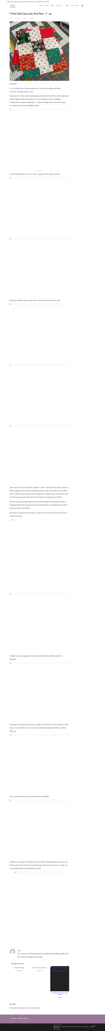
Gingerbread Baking (19, 968)
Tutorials (93, 1025)
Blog (60, 1025)
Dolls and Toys (91, 1026)
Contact (13, 1018)
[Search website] (85, 5)
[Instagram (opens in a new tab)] (92, 5)
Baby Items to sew (57, 1027)
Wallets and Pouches (57, 1026)
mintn (12, 18)
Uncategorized (25, 18)
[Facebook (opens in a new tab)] (89, 5)
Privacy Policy (23, 1018)
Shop (54, 1029)
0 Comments (32, 18)
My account (58, 1029)
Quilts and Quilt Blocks (65, 1026)
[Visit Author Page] (12, 951)
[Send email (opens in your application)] (94, 5)
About (58, 1025)
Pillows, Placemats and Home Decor (76, 1026)
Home (55, 1025)
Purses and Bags (85, 1026)
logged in (22, 1008)
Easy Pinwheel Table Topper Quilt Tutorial (60, 993)
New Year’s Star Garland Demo (39, 968)
